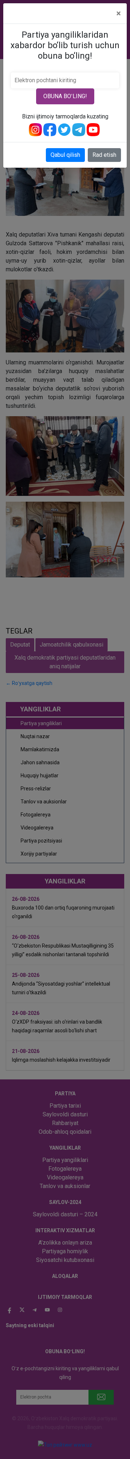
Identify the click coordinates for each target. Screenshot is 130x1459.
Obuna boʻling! (65, 96)
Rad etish (104, 154)
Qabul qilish (65, 154)
